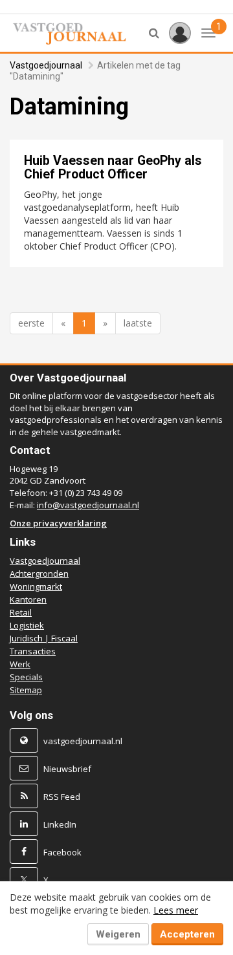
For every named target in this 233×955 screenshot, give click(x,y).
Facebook (62, 852)
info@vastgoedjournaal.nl (88, 505)
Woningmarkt (36, 586)
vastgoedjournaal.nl (82, 741)
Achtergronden (39, 573)
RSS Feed (61, 796)
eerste (31, 323)
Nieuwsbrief (67, 769)
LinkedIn (59, 824)
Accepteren (187, 934)
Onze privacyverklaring (58, 523)
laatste (138, 323)
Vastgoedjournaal (46, 65)
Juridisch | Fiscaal (44, 638)
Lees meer (175, 910)
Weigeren (118, 934)
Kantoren (28, 599)
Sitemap (26, 690)
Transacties (33, 651)
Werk (20, 664)
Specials (26, 677)
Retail (21, 612)
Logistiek (27, 625)
